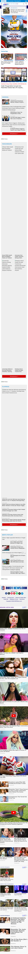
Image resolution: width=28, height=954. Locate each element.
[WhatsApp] (17, 593)
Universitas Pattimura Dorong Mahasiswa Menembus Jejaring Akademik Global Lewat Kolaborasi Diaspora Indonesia (7, 370)
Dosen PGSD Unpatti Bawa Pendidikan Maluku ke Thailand (7, 256)
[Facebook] (6, 593)
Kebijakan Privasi (14, 599)
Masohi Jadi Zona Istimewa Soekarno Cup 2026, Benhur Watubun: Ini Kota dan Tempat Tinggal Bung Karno (13, 505)
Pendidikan (15, 84)
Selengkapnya (13, 133)
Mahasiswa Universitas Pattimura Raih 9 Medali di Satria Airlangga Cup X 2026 (13, 510)
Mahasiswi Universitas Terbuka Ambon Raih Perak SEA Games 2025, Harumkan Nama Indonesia (12, 515)
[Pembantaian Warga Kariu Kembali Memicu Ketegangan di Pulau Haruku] (5, 548)
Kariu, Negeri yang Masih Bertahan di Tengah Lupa (7, 63)
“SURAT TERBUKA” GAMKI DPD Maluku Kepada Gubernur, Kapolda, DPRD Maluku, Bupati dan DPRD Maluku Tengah (21, 63)
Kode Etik (6, 599)
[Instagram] (11, 593)
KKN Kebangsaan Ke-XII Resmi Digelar (17, 556)
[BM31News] (14, 591)
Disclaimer (22, 599)
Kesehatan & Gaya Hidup (6, 84)
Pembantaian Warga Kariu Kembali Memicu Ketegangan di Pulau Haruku (18, 547)
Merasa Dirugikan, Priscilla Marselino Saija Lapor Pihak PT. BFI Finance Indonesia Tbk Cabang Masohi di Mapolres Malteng (18, 572)
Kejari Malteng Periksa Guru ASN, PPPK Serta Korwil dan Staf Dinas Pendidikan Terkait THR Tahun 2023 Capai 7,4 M (17, 561)
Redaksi (4, 597)
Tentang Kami (10, 597)
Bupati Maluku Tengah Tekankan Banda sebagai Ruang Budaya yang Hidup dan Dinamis (13, 520)
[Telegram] (22, 593)
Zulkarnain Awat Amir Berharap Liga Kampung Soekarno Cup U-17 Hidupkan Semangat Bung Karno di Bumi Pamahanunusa (13, 500)
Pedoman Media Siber (21, 597)
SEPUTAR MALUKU (22, 84)
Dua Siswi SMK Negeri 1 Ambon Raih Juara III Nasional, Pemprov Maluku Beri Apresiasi (17, 118)
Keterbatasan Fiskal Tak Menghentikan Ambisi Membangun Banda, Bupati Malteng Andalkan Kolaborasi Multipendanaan (17, 113)
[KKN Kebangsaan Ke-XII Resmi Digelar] (12, 552)
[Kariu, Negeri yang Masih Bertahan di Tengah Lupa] (7, 57)
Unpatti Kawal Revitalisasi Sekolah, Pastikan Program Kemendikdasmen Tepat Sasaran (16, 101)
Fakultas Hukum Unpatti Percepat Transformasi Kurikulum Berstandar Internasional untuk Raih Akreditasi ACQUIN (20, 370)
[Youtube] (14, 593)
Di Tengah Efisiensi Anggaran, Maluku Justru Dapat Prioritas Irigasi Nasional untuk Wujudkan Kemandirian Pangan (18, 129)
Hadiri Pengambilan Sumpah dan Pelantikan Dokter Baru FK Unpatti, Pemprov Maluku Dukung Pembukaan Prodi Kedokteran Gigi (12, 88)
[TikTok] (19, 593)
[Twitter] (9, 593)
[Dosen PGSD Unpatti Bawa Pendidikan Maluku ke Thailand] (7, 200)
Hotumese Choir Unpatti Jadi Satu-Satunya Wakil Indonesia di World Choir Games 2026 (19, 256)
